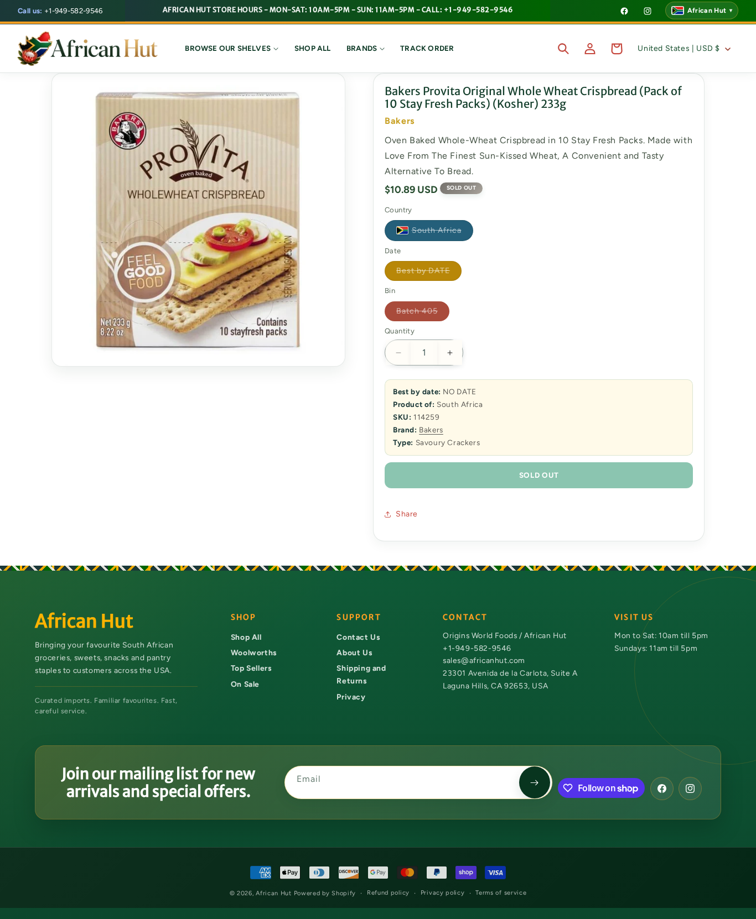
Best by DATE (429, 273)
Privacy (350, 696)
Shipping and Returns (361, 675)
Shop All (246, 637)
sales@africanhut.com (484, 660)
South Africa (442, 232)
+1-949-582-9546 (60, 11)
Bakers (431, 429)
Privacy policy (443, 892)
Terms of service (500, 892)
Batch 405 (422, 313)
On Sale (245, 684)
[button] (232, 48)
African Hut (274, 893)
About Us (354, 652)
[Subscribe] (534, 782)
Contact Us (358, 637)
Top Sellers (251, 668)
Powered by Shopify (325, 893)
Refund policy (388, 892)
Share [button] (407, 514)
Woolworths (254, 652)
